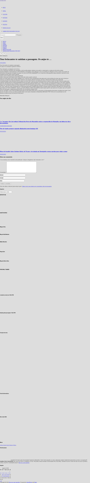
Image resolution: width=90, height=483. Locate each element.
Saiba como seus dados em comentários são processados (37, 186)
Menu (2, 37)
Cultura (5, 14)
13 (7, 474)
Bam (36, 482)
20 (7, 476)
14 (8, 474)
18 (4, 476)
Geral (4, 11)
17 (2, 476)
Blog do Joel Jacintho (24, 462)
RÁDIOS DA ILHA (6, 28)
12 (5, 474)
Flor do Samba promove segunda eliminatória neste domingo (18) (19, 128)
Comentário (3, 172)
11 (4, 474)
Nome (1, 175)
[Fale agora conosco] (22, 390)
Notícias (5, 17)
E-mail (1, 178)
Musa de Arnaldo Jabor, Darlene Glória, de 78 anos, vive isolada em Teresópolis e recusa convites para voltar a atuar (33, 151)
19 (5, 476)
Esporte (5, 21)
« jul (1, 481)
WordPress (29, 482)
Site (1, 180)
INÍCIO (4, 7)
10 (2, 474)
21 (8, 476)
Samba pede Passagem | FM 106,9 (11, 31)
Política (5, 24)
